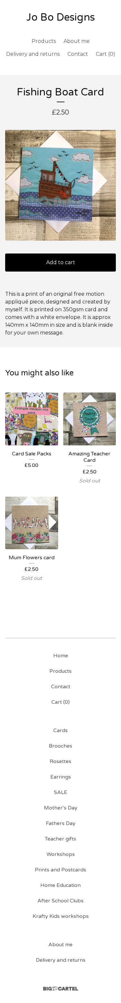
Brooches (60, 746)
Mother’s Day (60, 808)
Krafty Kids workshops (61, 916)
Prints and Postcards (60, 870)
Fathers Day (61, 823)
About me (77, 41)
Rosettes (60, 761)
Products (44, 41)
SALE (60, 792)
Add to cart (60, 262)
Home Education (60, 885)
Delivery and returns (33, 54)
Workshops (60, 854)
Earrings (60, 777)
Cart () (105, 54)
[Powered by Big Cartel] (60, 988)
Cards (60, 730)
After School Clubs (60, 901)
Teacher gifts (60, 839)
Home (60, 655)
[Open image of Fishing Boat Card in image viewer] (60, 185)
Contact (77, 54)
